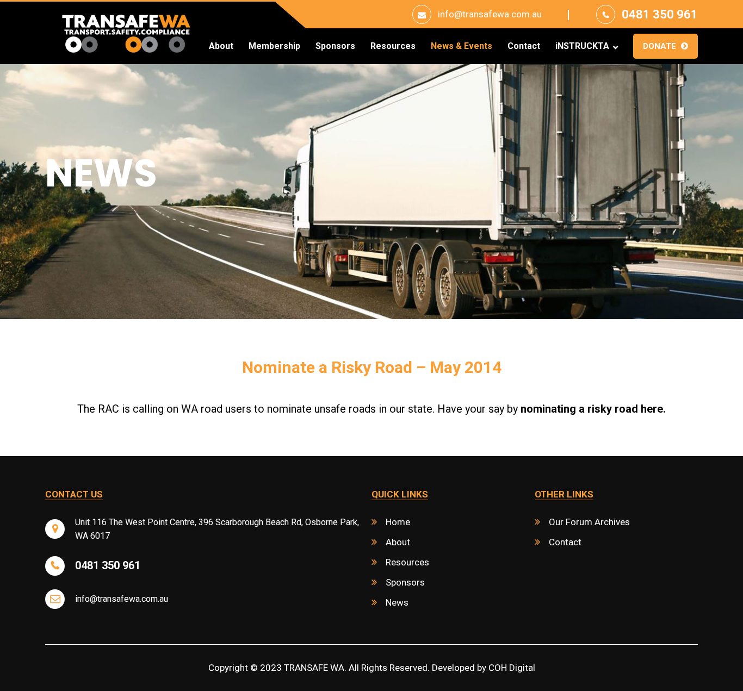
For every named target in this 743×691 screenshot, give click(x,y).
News (397, 602)
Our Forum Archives (589, 521)
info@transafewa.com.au (490, 14)
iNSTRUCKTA (582, 46)
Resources (393, 46)
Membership (274, 46)
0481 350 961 (660, 14)
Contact (523, 46)
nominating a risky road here (592, 408)
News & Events (461, 46)
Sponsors (335, 46)
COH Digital (511, 667)
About (221, 46)
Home (398, 521)
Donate (659, 46)
